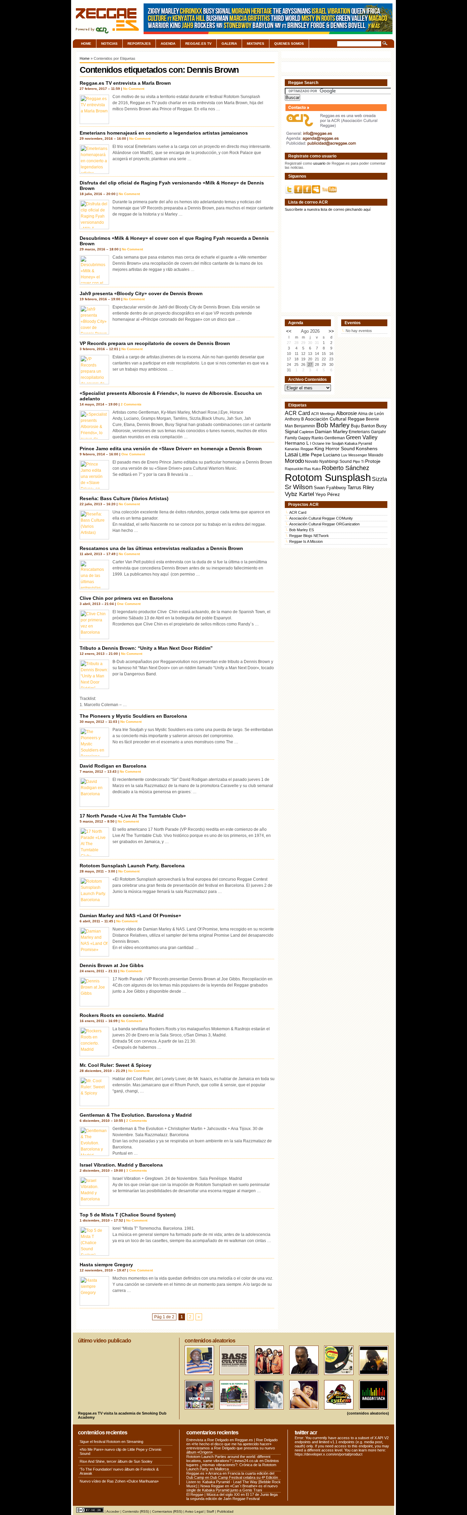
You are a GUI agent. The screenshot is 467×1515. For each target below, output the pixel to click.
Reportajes (139, 43)
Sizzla (379, 479)
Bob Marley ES (301, 530)
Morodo (294, 461)
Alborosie (346, 413)
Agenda (168, 43)
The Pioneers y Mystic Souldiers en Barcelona (133, 716)
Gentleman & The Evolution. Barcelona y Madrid (136, 1115)
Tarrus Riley (360, 487)
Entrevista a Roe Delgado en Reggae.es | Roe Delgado (232, 1440)
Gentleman (334, 438)
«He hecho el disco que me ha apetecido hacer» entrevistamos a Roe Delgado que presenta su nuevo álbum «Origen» (230, 1448)
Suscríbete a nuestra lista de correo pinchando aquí (328, 209)
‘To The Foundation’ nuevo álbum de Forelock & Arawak (119, 1471)
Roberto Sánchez (345, 468)
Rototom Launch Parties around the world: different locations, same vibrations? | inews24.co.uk (228, 1459)
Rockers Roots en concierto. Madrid (122, 1015)
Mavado (375, 455)
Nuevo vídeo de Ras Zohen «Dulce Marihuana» (119, 1481)
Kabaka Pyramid (358, 443)
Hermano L (297, 443)
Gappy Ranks (310, 438)
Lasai (291, 454)
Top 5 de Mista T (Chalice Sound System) (128, 1214)
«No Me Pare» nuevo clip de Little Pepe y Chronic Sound (121, 1451)
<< (289, 331)
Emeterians (359, 431)
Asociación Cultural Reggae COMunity (321, 518)
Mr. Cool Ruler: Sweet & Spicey (115, 1065)
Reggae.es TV (198, 43)
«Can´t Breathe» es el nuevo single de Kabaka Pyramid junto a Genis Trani (232, 1488)
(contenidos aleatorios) (368, 1413)
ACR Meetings (323, 414)
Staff (210, 1511)
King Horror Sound (335, 448)
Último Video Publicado (104, 1341)
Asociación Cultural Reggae (335, 419)
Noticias (109, 43)
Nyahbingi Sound (335, 461)
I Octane (317, 443)
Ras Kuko (312, 469)
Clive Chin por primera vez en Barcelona (126, 598)
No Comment (133, 89)
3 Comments (136, 1170)
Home (86, 43)
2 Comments (131, 404)
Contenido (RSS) (135, 1511)
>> (331, 331)
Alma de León (371, 413)
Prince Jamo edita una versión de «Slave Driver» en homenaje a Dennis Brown (171, 448)
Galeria (229, 43)
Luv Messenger (354, 455)
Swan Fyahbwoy (330, 487)
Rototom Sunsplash (328, 477)
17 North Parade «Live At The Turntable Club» (133, 815)
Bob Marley (333, 425)
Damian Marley (331, 431)
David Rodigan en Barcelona (113, 766)
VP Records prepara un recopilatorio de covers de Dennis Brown (155, 343)
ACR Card (297, 413)
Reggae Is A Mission (306, 541)
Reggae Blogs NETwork (309, 536)
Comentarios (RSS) (167, 1511)
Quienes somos (289, 43)
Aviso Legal (194, 1511)
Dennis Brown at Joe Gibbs (112, 965)
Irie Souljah (334, 443)
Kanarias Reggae (299, 449)
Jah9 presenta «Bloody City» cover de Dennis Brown (141, 293)
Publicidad (225, 1511)
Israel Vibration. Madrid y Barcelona (121, 1165)
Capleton (306, 432)
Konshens (366, 448)
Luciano (331, 454)
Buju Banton (363, 426)
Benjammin (304, 426)
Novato (311, 461)
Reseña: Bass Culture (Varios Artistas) (124, 498)
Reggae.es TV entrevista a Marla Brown (125, 83)
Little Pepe (310, 454)
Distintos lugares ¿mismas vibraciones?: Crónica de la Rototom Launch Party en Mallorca (232, 1465)
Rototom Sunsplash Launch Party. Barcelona (132, 865)
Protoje (373, 461)
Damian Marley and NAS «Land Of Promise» (130, 915)
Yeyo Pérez (327, 494)
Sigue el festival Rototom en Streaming (111, 1442)
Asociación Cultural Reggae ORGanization (324, 524)
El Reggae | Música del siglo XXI (213, 1494)
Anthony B (294, 419)
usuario (319, 163)
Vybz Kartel (299, 494)
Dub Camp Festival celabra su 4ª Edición (244, 1477)
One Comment (133, 454)
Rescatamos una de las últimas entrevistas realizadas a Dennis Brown (161, 548)
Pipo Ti (358, 461)
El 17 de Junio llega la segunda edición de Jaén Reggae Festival (232, 1496)
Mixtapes (255, 43)
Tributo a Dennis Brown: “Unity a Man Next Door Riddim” (146, 648)
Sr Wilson (299, 487)
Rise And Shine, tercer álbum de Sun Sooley (116, 1461)
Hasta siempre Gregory (106, 1264)
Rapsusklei (294, 469)
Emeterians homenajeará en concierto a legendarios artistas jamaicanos (164, 133)
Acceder (112, 1511)
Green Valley (361, 437)
